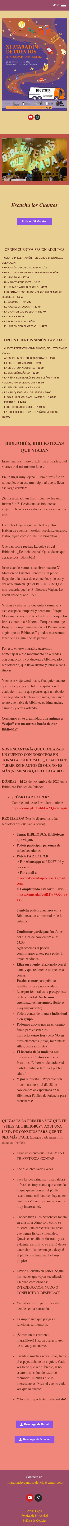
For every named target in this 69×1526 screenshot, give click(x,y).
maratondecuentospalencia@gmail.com (35, 1482)
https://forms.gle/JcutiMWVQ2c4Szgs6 (39, 807)
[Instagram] (37, 117)
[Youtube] (31, 117)
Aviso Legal (34, 1511)
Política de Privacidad (34, 1515)
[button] (56, 5)
